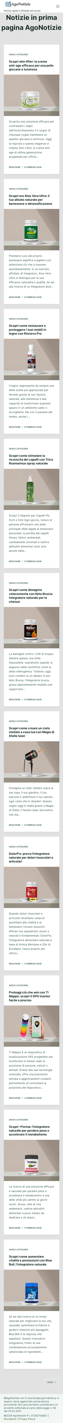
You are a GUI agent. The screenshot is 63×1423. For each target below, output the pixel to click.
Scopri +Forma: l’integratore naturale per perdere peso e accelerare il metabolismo (29, 1130)
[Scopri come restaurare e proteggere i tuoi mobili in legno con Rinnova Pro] (31, 359)
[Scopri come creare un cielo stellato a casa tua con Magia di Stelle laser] (31, 762)
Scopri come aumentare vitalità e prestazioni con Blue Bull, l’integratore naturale (30, 1260)
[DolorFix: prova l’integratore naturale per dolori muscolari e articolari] (31, 887)
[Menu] (57, 6)
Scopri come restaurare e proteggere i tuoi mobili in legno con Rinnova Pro (27, 329)
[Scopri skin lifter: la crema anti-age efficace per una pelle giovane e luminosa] (31, 95)
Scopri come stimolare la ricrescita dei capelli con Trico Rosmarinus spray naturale (31, 459)
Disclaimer (10, 1418)
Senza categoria (18, 54)
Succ (50, 1382)
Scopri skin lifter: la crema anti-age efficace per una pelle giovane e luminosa (31, 65)
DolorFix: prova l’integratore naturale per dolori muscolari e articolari (31, 857)
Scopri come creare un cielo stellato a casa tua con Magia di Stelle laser (31, 732)
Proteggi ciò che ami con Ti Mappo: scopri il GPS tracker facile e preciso (29, 996)
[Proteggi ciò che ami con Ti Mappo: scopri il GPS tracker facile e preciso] (31, 1026)
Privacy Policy (27, 1418)
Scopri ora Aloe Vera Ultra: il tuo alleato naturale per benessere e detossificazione (30, 199)
